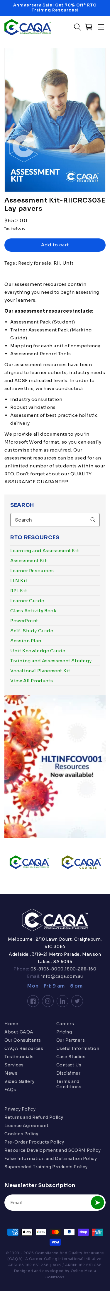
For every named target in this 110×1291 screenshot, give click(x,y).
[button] (101, 27)
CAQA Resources (23, 1048)
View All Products (31, 680)
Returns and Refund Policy (33, 1117)
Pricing (64, 1032)
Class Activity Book (33, 610)
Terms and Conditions (69, 1084)
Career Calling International (56, 1259)
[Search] (93, 519)
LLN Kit (18, 580)
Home (11, 1023)
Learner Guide (27, 600)
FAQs (10, 1089)
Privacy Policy (19, 1109)
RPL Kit (18, 590)
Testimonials (18, 1056)
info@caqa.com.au (61, 976)
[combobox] (55, 520)
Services (14, 1065)
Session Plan (25, 640)
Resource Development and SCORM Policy (52, 1150)
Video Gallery (19, 1081)
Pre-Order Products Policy (34, 1142)
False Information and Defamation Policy (50, 1158)
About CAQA (18, 1032)
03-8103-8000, (47, 969)
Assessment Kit (28, 560)
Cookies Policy (21, 1133)
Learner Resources (32, 570)
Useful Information (77, 1048)
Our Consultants (22, 1040)
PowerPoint (24, 620)
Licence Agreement (26, 1125)
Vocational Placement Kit (40, 670)
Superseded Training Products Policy (46, 1166)
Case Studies (71, 1056)
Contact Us (69, 1065)
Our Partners (70, 1040)
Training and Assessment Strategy (51, 660)
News (10, 1073)
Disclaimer (68, 1073)
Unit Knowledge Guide (37, 650)
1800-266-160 (80, 969)
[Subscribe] (97, 1202)
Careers (65, 1023)
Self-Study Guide (31, 630)
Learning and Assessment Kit (44, 550)
